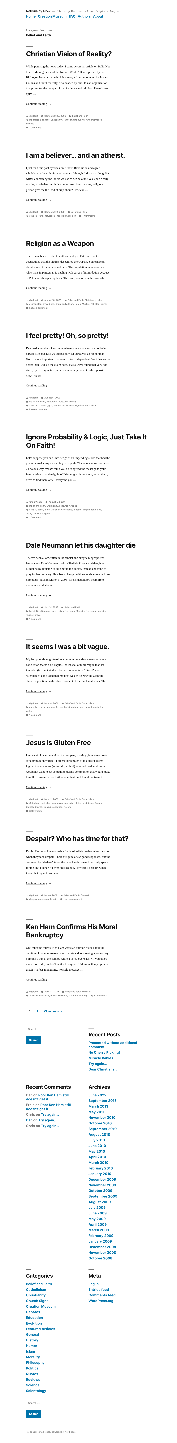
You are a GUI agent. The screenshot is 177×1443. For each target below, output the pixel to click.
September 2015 (102, 1101)
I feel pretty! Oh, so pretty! (67, 335)
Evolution (62, 995)
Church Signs (37, 1301)
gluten (74, 707)
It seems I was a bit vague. (67, 646)
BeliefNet (34, 119)
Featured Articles (55, 401)
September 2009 (102, 1196)
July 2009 (97, 1207)
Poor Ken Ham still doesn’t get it (47, 1097)
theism (92, 405)
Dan (29, 1120)
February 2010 (100, 1168)
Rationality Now (38, 11)
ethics (53, 995)
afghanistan (35, 304)
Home (31, 16)
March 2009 (98, 1230)
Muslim (85, 304)
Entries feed (98, 1290)
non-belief (62, 216)
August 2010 (99, 1134)
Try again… (97, 1064)
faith (41, 216)
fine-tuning (79, 119)
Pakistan (95, 304)
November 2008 (102, 1252)
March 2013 (98, 1106)
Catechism (34, 803)
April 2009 (97, 1224)
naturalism (50, 216)
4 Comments (88, 216)
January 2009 (100, 1241)
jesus (28, 513)
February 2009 (100, 1236)
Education (34, 1318)
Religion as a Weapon (60, 243)
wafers (67, 807)
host (81, 707)
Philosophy (70, 401)
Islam (100, 300)
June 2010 (97, 1146)
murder (29, 615)
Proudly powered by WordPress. (59, 1432)
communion (53, 707)
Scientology (36, 1391)
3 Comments (100, 995)
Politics (32, 1368)
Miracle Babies (100, 1058)
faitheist (68, 119)
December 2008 (102, 1247)
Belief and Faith (80, 116)
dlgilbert (33, 116)
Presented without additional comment (112, 1045)
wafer (29, 711)
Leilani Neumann (66, 611)
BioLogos (45, 119)
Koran (78, 304)
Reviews (33, 1379)
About (98, 16)
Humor (31, 1346)
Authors (84, 16)
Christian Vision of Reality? (69, 54)
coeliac (42, 707)
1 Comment (35, 127)
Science (30, 123)
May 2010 (96, 1151)
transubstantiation (94, 707)
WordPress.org (100, 1301)
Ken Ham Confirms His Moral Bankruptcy (71, 931)
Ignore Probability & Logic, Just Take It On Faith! (86, 441)
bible (51, 304)
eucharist (65, 707)
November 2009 (102, 1185)
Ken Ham (73, 995)
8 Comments (35, 811)
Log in (93, 1284)
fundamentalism (94, 119)
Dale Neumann (43, 611)
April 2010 (97, 1157)
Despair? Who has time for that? (77, 838)
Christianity (56, 119)
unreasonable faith (47, 899)
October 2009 (100, 1191)
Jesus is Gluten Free (58, 742)
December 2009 (102, 1179)
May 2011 (96, 1112)
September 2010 (102, 1129)
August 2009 (99, 1202)
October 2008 (100, 1258)
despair (33, 899)
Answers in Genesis (39, 995)
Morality (36, 513)
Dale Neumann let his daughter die (81, 545)
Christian (55, 509)
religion (72, 216)
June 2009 (97, 1213)
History (32, 1340)
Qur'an (104, 304)
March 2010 (98, 1162)
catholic (33, 707)
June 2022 (97, 1095)
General (85, 895)
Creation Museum (52, 16)
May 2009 (97, 1219)
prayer (38, 615)
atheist (32, 509)
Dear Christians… (102, 1069)
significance (81, 405)
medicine (101, 611)
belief (40, 509)
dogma (86, 509)
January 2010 (99, 1174)
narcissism (59, 405)
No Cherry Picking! (104, 1052)
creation (43, 405)
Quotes (32, 1374)
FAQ (72, 16)
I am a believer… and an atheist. (75, 155)
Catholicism (88, 703)
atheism (33, 216)
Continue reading (39, 104)
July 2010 (96, 1140)
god (50, 405)
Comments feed (102, 1295)
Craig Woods (35, 502)
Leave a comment (38, 308)
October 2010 (100, 1123)
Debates (33, 1312)
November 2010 (101, 1117)
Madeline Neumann (86, 611)
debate (77, 509)
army (45, 304)
